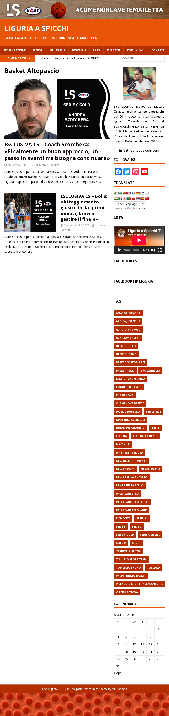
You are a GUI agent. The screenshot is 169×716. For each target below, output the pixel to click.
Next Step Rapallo (129, 485)
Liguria (121, 436)
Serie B (121, 526)
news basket (125, 469)
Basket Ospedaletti (130, 362)
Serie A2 (142, 518)
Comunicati (136, 50)
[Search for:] (143, 58)
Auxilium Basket (128, 338)
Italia (155, 428)
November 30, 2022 (20, 165)
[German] (138, 193)
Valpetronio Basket (131, 576)
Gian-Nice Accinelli (130, 420)
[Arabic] (120, 193)
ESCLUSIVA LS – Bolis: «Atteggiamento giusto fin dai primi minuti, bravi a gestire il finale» (84, 207)
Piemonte (123, 518)
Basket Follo (126, 346)
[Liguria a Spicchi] (84, 16)
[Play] (119, 250)
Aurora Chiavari (128, 330)
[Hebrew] (147, 193)
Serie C (136, 526)
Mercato (113, 50)
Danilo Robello (128, 411)
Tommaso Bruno (128, 567)
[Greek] (142, 193)
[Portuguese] (129, 198)
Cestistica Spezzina (130, 379)
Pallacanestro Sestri (132, 502)
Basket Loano (126, 354)
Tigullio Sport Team (131, 559)
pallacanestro (127, 494)
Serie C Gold (125, 535)
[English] (129, 193)
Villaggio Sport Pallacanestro (140, 584)
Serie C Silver (150, 535)
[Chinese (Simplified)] (125, 193)
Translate (141, 208)
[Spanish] (142, 198)
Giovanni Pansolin (130, 428)
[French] (133, 193)
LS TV (96, 50)
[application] (139, 240)
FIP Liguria (57, 50)
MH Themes (119, 689)
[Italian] (120, 198)
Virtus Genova (127, 592)
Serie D (121, 543)
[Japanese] (125, 198)
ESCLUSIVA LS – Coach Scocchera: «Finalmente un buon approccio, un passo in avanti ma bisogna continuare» (57, 151)
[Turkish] (147, 198)
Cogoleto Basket (129, 387)
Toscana (153, 567)
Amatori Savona (128, 313)
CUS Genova (124, 395)
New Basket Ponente (131, 461)
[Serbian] (138, 198)
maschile (122, 444)
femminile (153, 411)
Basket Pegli (125, 371)
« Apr (117, 673)
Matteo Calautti (49, 165)
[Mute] (153, 250)
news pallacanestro (131, 477)
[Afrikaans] (116, 193)
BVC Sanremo (150, 371)
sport (136, 543)
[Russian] (133, 198)
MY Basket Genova (129, 452)
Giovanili (79, 50)
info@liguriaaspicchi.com (139, 150)
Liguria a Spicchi (145, 436)
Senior (38, 50)
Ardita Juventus (128, 321)
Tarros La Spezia (128, 551)
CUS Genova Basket (130, 403)
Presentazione (14, 50)
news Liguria (150, 469)
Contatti (158, 50)
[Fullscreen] (159, 250)
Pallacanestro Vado (131, 510)
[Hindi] (116, 198)
